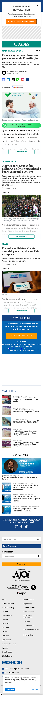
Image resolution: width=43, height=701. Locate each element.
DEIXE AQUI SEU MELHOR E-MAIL (21, 21)
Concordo (10, 689)
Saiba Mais (34, 689)
